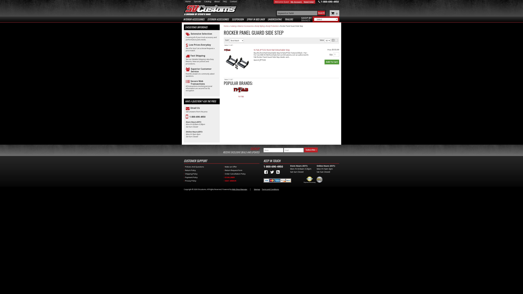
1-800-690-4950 (197, 117)
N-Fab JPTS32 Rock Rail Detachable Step (272, 50)
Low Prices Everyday (200, 45)
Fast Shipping (198, 55)
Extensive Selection (201, 34)
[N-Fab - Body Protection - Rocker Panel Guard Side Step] (241, 91)
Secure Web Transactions (198, 82)
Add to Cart (332, 62)
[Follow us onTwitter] (272, 172)
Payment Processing (309, 182)
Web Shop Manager (239, 189)
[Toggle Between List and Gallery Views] (335, 40)
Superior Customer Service (201, 70)
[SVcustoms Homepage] (211, 11)
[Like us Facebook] (266, 172)
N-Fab (241, 96)
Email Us (195, 108)
